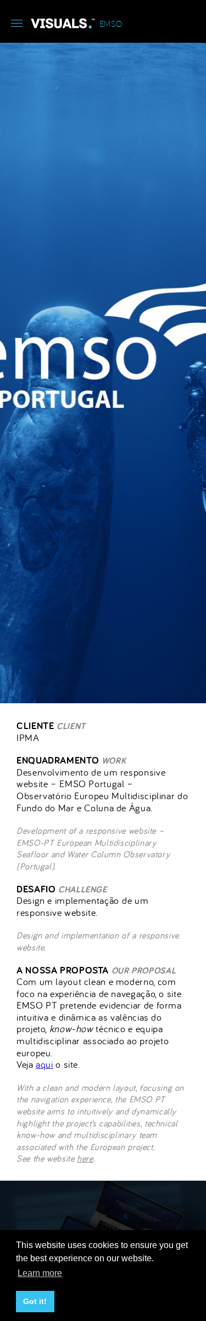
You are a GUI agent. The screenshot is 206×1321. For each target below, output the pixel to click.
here (85, 1158)
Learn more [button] (40, 1273)
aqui (44, 1064)
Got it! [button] (35, 1301)
